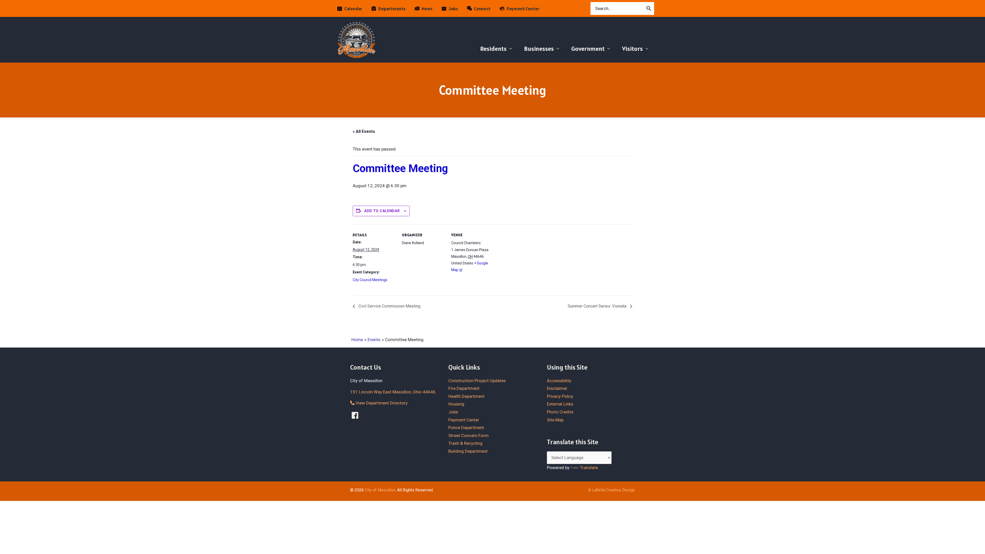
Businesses (539, 49)
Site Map (555, 419)
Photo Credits (560, 411)
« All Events (364, 131)
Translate (589, 467)
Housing (456, 404)
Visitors (632, 49)
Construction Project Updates (477, 380)
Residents (493, 49)
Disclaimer (557, 388)
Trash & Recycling (465, 443)
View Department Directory (381, 402)
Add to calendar (382, 211)
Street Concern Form (468, 435)
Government (588, 49)
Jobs (453, 411)
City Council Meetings (370, 280)
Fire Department (463, 388)
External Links (560, 404)
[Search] (649, 8)
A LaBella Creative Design (611, 490)
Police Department (466, 427)
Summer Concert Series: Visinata (597, 306)
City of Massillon (380, 490)
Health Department (466, 396)
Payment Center (463, 419)
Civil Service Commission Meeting (389, 306)
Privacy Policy (560, 396)
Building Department (468, 451)
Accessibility (559, 380)
